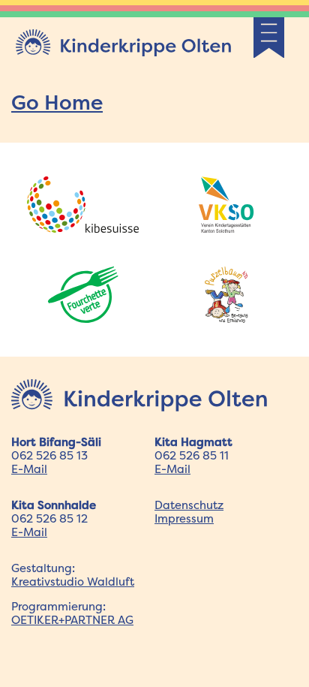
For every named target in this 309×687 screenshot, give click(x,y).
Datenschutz (189, 505)
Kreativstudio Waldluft (72, 581)
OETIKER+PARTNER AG (72, 620)
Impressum (184, 518)
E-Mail (29, 469)
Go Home (57, 102)
